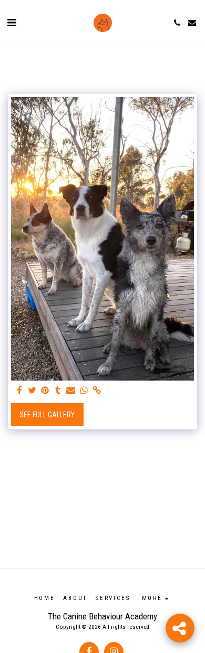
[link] (96, 391)
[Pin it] (45, 391)
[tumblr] (58, 391)
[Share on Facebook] (19, 391)
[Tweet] (32, 391)
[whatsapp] (84, 391)
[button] (11, 23)
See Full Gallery (47, 414)
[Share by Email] (71, 391)
